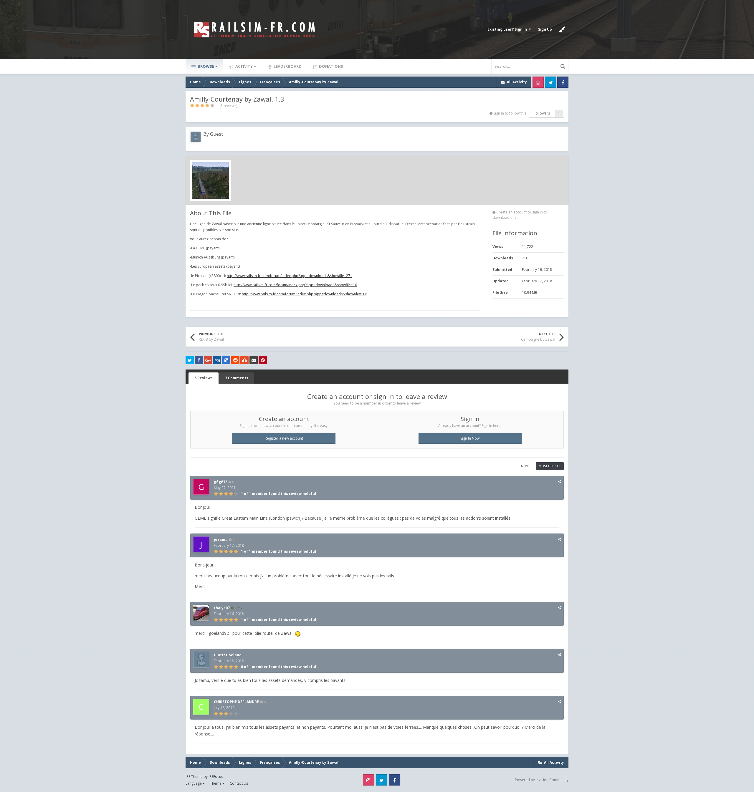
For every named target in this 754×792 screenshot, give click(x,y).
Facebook (562, 82)
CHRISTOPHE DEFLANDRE (236, 701)
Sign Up (545, 29)
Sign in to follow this (509, 113)
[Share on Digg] (217, 360)
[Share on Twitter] (190, 360)
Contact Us (239, 783)
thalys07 (222, 607)
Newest (527, 466)
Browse (205, 66)
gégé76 (220, 481)
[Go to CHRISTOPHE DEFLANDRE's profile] (201, 707)
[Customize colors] (561, 29)
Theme (216, 783)
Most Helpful (550, 466)
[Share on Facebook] (199, 360)
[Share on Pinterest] (263, 360)
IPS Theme (194, 776)
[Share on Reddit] (235, 360)
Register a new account (284, 438)
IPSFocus (216, 776)
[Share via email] (253, 360)
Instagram (538, 82)
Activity (243, 66)
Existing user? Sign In (508, 29)
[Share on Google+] (208, 360)
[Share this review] (559, 481)
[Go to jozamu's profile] (201, 544)
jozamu (221, 539)
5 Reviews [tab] (203, 377)
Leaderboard (287, 66)
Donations (330, 66)
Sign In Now (469, 438)
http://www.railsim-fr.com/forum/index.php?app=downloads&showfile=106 (304, 293)
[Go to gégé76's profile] (201, 487)
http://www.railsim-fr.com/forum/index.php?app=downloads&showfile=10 (295, 284)
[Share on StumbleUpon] (244, 360)
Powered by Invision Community (541, 779)
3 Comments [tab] (236, 377)
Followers (542, 113)
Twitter (550, 82)
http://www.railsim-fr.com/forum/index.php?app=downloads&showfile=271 (289, 275)
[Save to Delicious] (226, 360)
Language (194, 783)
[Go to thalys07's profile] (201, 613)
